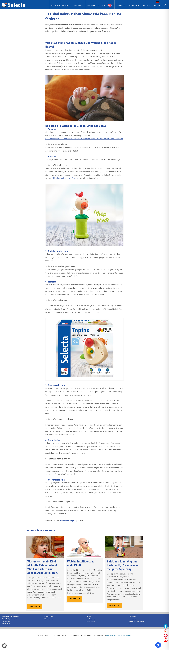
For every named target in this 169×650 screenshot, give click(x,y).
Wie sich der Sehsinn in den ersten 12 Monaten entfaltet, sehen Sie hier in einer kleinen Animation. (84, 139)
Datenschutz (132, 619)
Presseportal (6, 623)
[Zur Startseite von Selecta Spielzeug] (13, 7)
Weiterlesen (35, 606)
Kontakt (88, 616)
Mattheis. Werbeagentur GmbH (118, 635)
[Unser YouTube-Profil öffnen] (166, 640)
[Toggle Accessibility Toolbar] (158, 645)
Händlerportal (6, 621)
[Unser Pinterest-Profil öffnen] (166, 635)
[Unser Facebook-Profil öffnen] (166, 626)
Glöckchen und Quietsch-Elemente (65, 178)
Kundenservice (90, 619)
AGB (130, 623)
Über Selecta (48, 616)
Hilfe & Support (91, 621)
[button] (4, 645)
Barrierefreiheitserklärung (136, 621)
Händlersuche (48, 619)
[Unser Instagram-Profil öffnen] (166, 631)
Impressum (132, 616)
